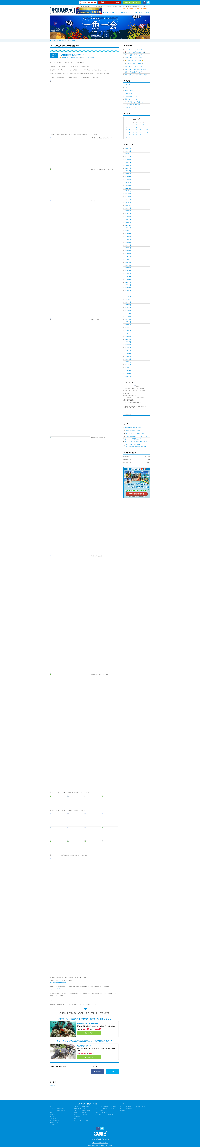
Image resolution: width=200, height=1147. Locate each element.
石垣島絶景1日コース (131, 96)
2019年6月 (128, 242)
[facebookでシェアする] (144, 3)
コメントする (53, 1085)
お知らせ (127, 85)
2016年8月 (128, 339)
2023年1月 (128, 174)
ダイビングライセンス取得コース (134, 102)
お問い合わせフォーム (55, 1124)
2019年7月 (128, 239)
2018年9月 (128, 268)
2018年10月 (128, 265)
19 (126, 132)
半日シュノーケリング (131, 99)
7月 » (129, 137)
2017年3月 (128, 319)
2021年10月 (128, 191)
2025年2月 (128, 159)
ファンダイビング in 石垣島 (81, 1120)
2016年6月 (128, 344)
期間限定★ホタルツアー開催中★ (134, 57)
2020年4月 (128, 213)
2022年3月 (128, 185)
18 (147, 129)
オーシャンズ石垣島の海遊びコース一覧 (60, 1110)
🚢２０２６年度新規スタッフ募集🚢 (135, 52)
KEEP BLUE (53, 1118)
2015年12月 (128, 362)
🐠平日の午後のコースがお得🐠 (134, 60)
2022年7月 (128, 182)
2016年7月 (128, 342)
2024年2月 (128, 165)
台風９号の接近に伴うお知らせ (133, 49)
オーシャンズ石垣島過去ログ (133, 439)
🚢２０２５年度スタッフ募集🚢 (134, 63)
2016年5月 (128, 347)
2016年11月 (128, 330)
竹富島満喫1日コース (75, 57)
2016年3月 (128, 353)
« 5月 (126, 137)
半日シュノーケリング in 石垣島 (82, 1110)
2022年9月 (128, 176)
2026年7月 (128, 148)
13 (129, 129)
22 (136, 132)
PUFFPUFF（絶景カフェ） (132, 430)
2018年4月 (128, 282)
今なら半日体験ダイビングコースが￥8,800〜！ (136, 8)
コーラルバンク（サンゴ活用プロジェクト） (137, 441)
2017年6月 (128, 310)
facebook (98, 1071)
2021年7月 (128, 193)
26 (126, 135)
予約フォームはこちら (110, 2)
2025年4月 (128, 156)
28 (133, 135)
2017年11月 (128, 296)
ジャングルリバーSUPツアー (88, 57)
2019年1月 (128, 256)
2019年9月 (128, 233)
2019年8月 (128, 236)
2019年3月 (128, 250)
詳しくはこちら (89, 1033)
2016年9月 (128, 336)
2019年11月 (128, 228)
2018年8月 (128, 270)
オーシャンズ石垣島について (111, 12)
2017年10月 (128, 299)
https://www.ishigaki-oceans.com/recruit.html (61, 989)
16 (140, 129)
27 (129, 135)
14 (133, 129)
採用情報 (52, 1116)
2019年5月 (128, 245)
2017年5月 (128, 313)
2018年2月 (128, 287)
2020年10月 (128, 205)
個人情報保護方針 (54, 1120)
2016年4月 (128, 350)
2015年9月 (128, 370)
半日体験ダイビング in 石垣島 (87, 1023)
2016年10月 (128, 333)
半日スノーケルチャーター (101, 1112)
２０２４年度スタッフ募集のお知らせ (135, 69)
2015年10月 (128, 367)
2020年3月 (128, 216)
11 (147, 127)
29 (136, 135)
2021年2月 (128, 199)
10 (143, 127)
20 (129, 132)
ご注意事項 (147, 12)
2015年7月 (128, 376)
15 (136, 129)
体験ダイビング (65, 57)
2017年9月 (128, 302)
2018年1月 (128, 290)
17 (143, 129)
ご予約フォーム (54, 1122)
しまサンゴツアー (78, 1118)
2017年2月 (128, 322)
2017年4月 (128, 316)
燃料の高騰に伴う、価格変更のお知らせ (136, 75)
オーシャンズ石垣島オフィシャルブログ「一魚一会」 (133, 1106)
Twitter (113, 1071)
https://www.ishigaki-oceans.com (58, 982)
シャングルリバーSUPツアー (81, 1114)
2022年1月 (128, 188)
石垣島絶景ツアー (78, 1116)
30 (140, 135)
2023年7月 (128, 171)
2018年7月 (128, 273)
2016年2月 (128, 356)
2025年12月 (128, 154)
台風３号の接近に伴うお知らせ (133, 66)
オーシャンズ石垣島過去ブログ (128, 1108)
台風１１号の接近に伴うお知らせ (134, 72)
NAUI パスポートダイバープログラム (104, 1114)
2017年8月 (128, 305)
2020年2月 (128, 219)
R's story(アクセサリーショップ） (134, 427)
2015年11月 (128, 364)
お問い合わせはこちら (132, 2)
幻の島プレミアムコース (132, 107)
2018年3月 (128, 285)
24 (143, 132)
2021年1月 (128, 202)
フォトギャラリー (137, 12)
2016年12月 (128, 327)
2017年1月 (128, 325)
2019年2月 (128, 253)
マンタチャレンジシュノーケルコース (104, 1108)
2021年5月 (128, 196)
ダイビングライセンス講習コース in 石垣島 (105, 1106)
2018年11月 (128, 262)
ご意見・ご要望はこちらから (101, 1142)
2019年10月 (128, 230)
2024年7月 (128, 162)
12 (126, 129)
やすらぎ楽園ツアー (100, 1110)
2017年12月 (128, 293)
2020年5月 (128, 211)
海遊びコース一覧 (126, 12)
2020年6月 (128, 208)
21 (133, 132)
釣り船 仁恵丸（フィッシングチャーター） (137, 436)
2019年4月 (128, 248)
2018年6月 (128, 276)
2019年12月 (128, 225)
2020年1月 (128, 222)
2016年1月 (128, 359)
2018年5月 (128, 279)
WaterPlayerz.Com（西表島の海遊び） (135, 433)
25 (147, 132)
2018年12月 (128, 259)
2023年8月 (128, 168)
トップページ (53, 1106)
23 (140, 132)
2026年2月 (128, 151)
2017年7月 (128, 307)
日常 (126, 87)
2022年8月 (128, 179)
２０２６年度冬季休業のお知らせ (134, 55)
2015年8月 (128, 373)
